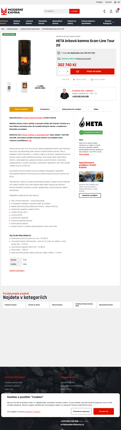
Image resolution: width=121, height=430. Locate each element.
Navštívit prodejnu (90, 195)
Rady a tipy (9, 389)
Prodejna (99, 2)
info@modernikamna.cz (72, 424)
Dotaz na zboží (81, 79)
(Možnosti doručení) (83, 58)
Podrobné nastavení (81, 411)
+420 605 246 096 (80, 96)
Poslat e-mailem (99, 79)
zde (29, 140)
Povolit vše (103, 411)
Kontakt (109, 2)
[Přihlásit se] (111, 11)
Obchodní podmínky (67, 382)
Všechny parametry (16, 270)
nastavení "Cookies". (33, 412)
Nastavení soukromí (12, 386)
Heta (81, 140)
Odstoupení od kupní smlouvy (71, 386)
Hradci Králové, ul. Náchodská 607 (36, 135)
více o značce (84, 154)
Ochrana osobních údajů (14, 382)
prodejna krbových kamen (32, 118)
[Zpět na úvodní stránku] (12, 11)
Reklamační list (66, 389)
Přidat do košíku (94, 71)
